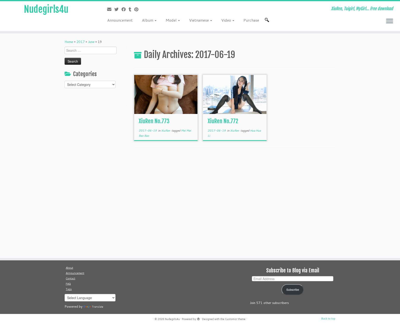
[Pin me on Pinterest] (137, 9)
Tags (69, 289)
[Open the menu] (389, 21)
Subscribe (292, 289)
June (91, 41)
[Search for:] (268, 19)
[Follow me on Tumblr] (131, 9)
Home (69, 41)
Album (148, 20)
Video (226, 20)
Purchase (251, 20)
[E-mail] (110, 9)
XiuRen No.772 (223, 121)
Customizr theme (235, 319)
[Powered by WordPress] (198, 318)
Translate (97, 307)
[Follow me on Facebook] (125, 9)
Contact (70, 278)
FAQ (68, 284)
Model (172, 20)
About (69, 268)
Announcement (120, 20)
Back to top (328, 318)
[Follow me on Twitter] (118, 9)
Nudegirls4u (46, 9)
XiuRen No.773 (154, 121)
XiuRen (166, 130)
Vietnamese (199, 20)
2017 (80, 41)
